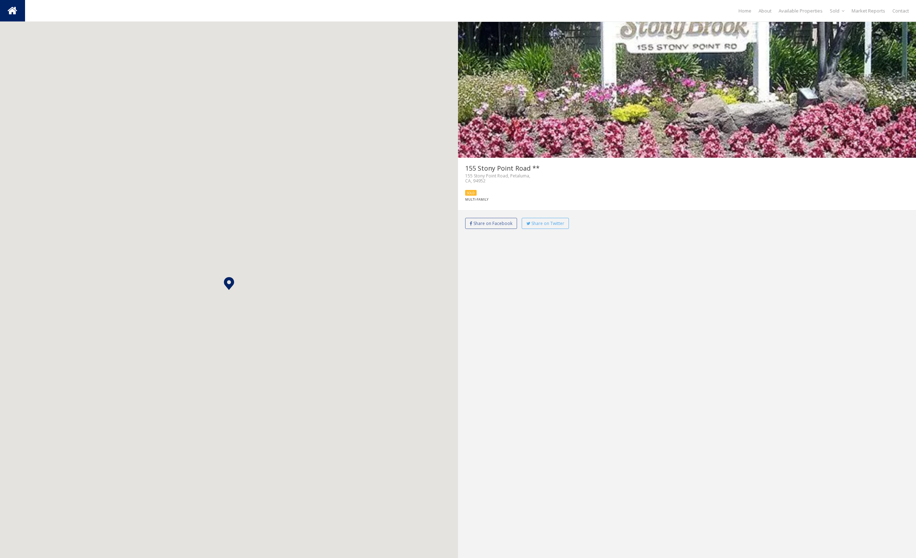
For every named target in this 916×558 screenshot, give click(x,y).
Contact (900, 11)
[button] (229, 283)
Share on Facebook (492, 223)
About (765, 11)
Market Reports (868, 11)
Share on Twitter (547, 223)
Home (745, 11)
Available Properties (801, 11)
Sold (834, 11)
